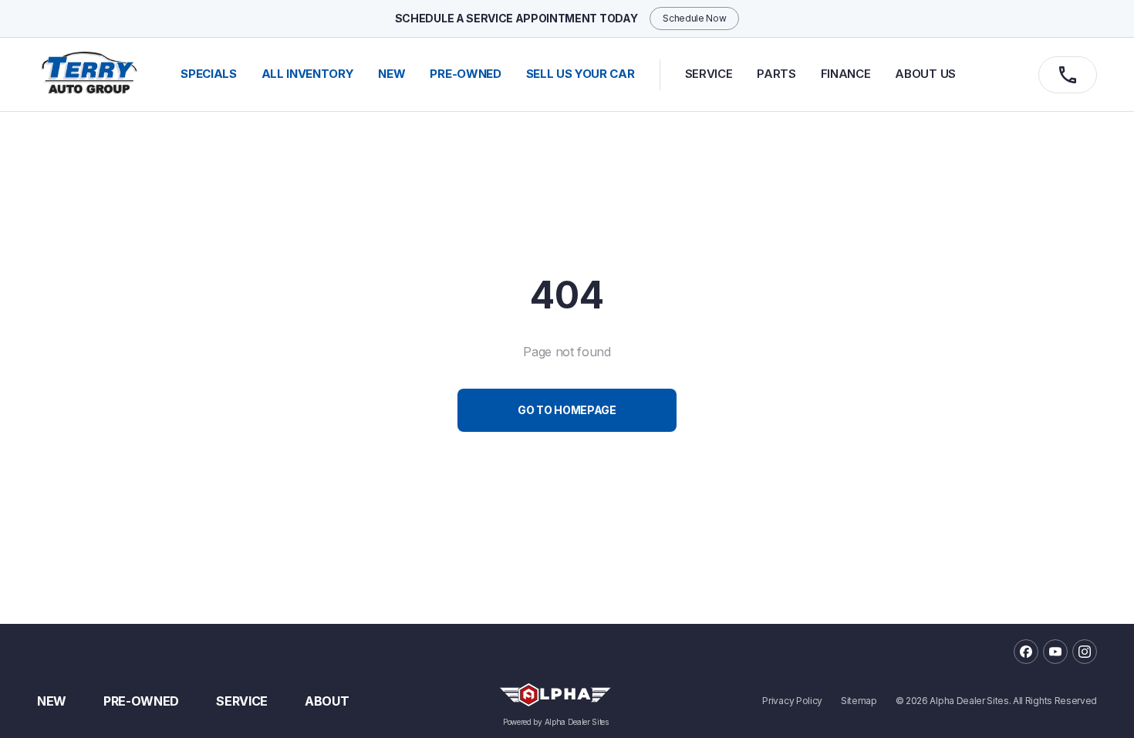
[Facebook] (1026, 651)
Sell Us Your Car (580, 73)
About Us (925, 73)
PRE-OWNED (465, 73)
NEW (391, 73)
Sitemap (859, 701)
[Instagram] (1084, 651)
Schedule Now (694, 18)
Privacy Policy (792, 701)
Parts (776, 73)
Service (709, 73)
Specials (208, 73)
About (327, 701)
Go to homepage (567, 409)
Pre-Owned (141, 701)
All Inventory (308, 73)
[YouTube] (1055, 651)
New (51, 701)
